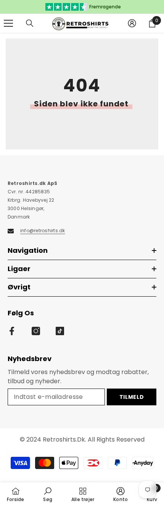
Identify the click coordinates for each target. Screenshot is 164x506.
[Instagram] (36, 331)
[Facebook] (12, 331)
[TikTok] (60, 331)
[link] (47, 494)
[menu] (8, 23)
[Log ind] (132, 23)
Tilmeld (131, 397)
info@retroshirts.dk (42, 230)
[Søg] (29, 23)
